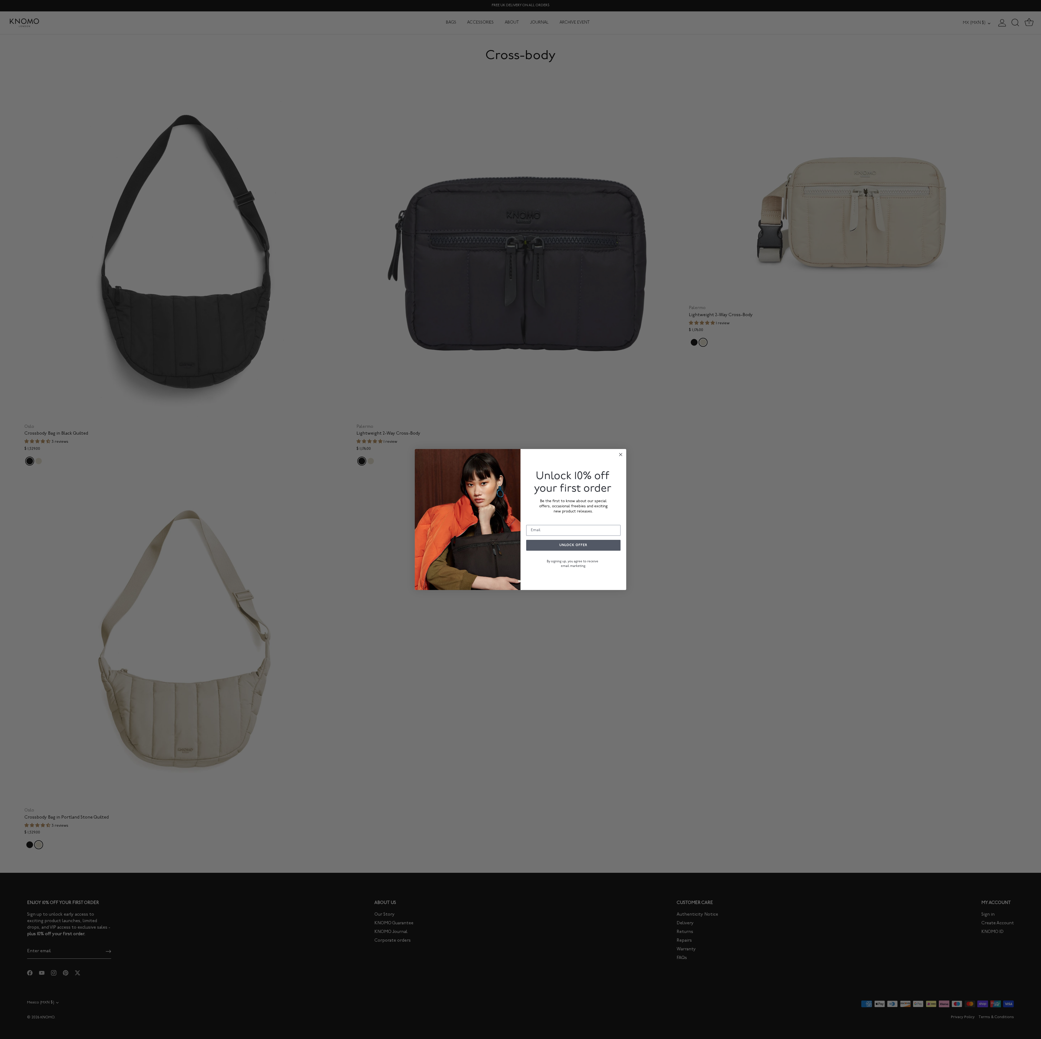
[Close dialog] (620, 454)
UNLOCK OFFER (573, 545)
